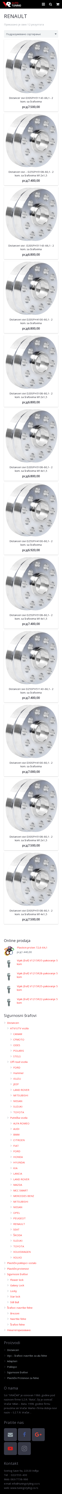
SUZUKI (18, 1106)
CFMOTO (18, 1039)
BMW (16, 1134)
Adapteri (12, 1361)
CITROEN (19, 1140)
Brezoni (14, 1313)
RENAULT (19, 1224)
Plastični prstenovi (18, 1268)
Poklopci (12, 1366)
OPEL (16, 1212)
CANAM (17, 1034)
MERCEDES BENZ (23, 1196)
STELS (17, 1056)
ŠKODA (17, 1235)
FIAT (16, 1145)
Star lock (15, 1296)
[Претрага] (50, 4)
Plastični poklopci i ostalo (21, 1263)
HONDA (18, 1157)
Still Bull (14, 1302)
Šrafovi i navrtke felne (20, 1307)
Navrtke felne (18, 1319)
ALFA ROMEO (21, 1123)
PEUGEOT (19, 1218)
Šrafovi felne (17, 1324)
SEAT (16, 1229)
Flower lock (16, 1280)
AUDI (16, 1129)
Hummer (18, 1073)
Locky (13, 1291)
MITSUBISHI (20, 1095)
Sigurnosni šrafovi (17, 1274)
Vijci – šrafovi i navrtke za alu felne (27, 1355)
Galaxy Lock (17, 1285)
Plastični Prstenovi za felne (23, 1378)
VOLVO (17, 1257)
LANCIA (17, 1173)
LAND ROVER (21, 1090)
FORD (16, 1067)
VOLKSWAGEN (22, 1251)
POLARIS (18, 1050)
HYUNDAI (19, 1162)
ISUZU (17, 1078)
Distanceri (13, 1022)
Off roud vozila (19, 1062)
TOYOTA (18, 1112)
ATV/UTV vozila (19, 1028)
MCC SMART (20, 1190)
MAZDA (17, 1184)
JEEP (16, 1084)
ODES (16, 1045)
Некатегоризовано (19, 1330)
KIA (15, 1168)
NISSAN (17, 1101)
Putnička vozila (18, 1117)
